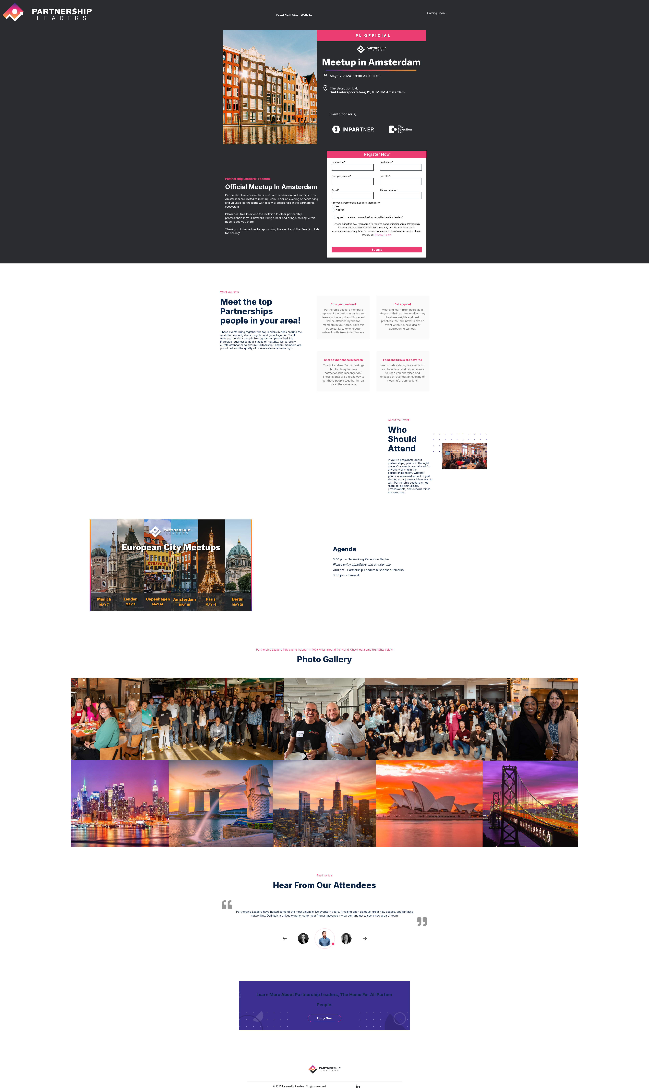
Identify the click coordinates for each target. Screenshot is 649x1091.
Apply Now (324, 1018)
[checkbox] (377, 208)
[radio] (377, 206)
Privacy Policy (383, 234)
